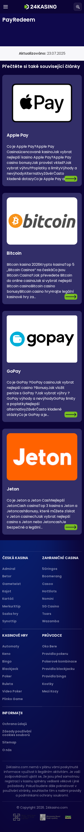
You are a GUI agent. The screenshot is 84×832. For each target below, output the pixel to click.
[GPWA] (68, 817)
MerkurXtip (11, 606)
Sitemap (9, 742)
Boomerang (52, 576)
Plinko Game (12, 699)
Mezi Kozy (50, 691)
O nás (7, 750)
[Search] (78, 7)
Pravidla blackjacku (58, 669)
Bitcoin (14, 253)
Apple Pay (17, 135)
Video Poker (12, 691)
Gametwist (11, 584)
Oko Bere (49, 646)
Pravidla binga (54, 676)
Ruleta (7, 684)
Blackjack (10, 669)
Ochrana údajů (14, 724)
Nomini (48, 598)
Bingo (7, 661)
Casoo (47, 584)
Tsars (46, 613)
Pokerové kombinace (59, 661)
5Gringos (49, 569)
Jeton (13, 489)
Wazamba (50, 621)
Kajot (6, 591)
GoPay (14, 371)
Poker (7, 676)
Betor (6, 576)
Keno (6, 653)
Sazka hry (10, 613)
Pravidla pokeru (55, 653)
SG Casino (50, 606)
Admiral (8, 569)
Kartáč (8, 598)
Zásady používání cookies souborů (16, 733)
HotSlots (49, 591)
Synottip (9, 621)
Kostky (47, 684)
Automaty (10, 646)
